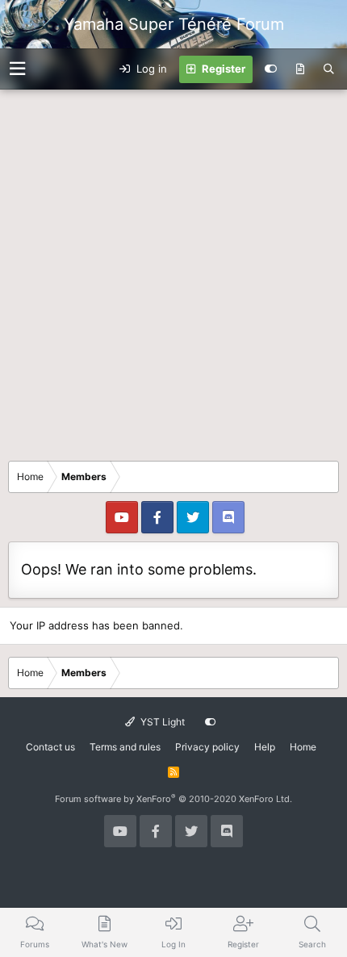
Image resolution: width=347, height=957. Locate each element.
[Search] (329, 69)
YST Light (161, 722)
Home (303, 747)
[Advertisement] (173, 271)
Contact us (50, 747)
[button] (17, 69)
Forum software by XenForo (173, 798)
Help (264, 747)
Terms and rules (125, 747)
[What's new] (300, 69)
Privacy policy (207, 747)
